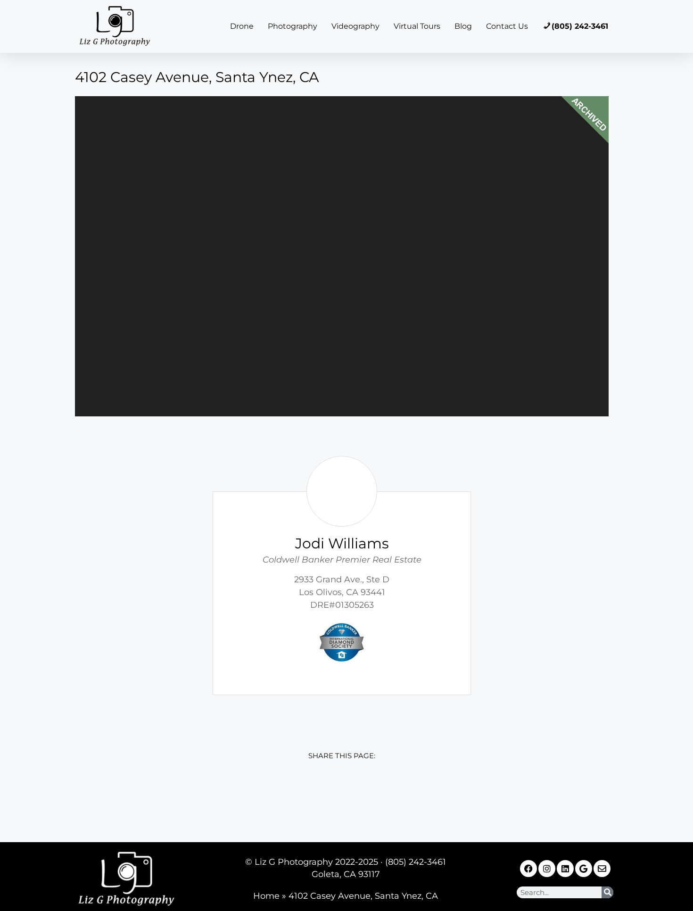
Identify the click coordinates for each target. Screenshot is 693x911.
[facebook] (279, 794)
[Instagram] (546, 868)
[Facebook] (528, 868)
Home (266, 896)
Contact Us (507, 26)
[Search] (607, 892)
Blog (463, 26)
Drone (242, 26)
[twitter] (321, 794)
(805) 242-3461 (580, 26)
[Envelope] (602, 868)
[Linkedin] (565, 868)
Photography (292, 26)
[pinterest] (405, 794)
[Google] (583, 868)
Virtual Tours (417, 26)
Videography (355, 26)
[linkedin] (363, 794)
